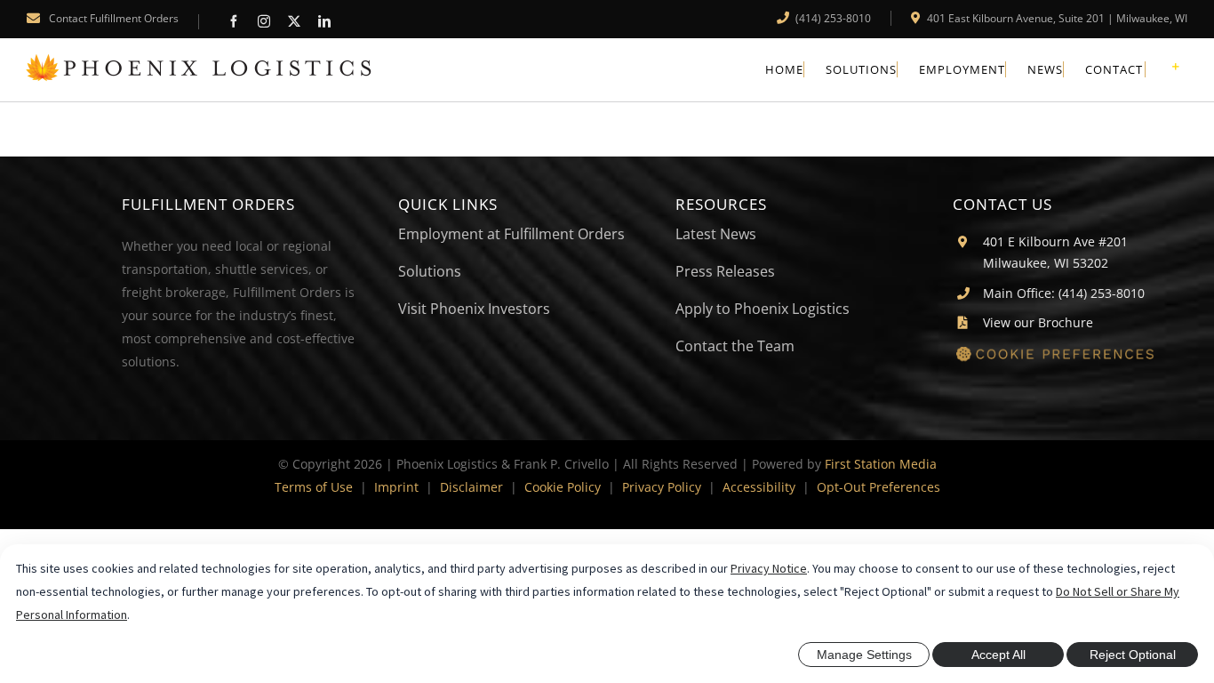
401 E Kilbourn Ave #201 (1055, 241)
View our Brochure (1038, 322)
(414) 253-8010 (832, 18)
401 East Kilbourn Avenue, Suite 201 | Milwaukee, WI (1055, 18)
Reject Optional (1133, 654)
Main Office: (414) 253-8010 (1064, 293)
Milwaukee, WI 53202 (1045, 262)
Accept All (998, 654)
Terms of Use (314, 486)
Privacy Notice (769, 568)
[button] (1070, 357)
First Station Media (881, 463)
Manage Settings (864, 654)
